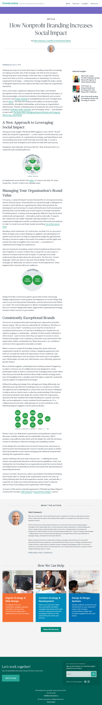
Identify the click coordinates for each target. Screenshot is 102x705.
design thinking (21, 99)
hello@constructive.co (51, 696)
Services (76, 3)
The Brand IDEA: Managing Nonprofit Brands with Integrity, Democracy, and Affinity (31, 113)
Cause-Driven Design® (42, 492)
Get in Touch (10, 678)
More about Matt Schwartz (40, 553)
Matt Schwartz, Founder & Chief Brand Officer (52, 40)
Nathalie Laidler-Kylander (20, 109)
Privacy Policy (51, 702)
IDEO (11, 101)
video (31, 180)
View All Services (51, 629)
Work (68, 3)
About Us (94, 3)
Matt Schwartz (26, 492)
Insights (85, 3)
